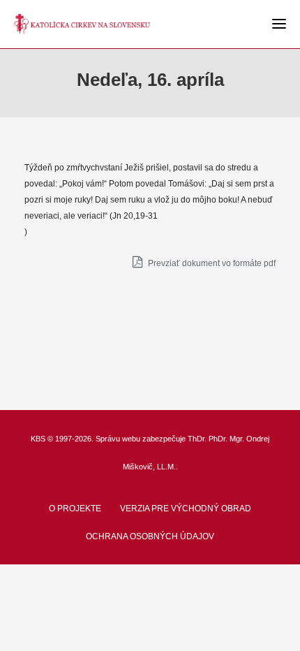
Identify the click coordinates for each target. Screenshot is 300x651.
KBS (38, 438)
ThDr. (197, 438)
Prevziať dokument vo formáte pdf (211, 263)
